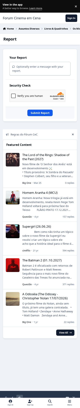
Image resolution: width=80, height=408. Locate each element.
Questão (27, 216)
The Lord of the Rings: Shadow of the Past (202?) (45, 157)
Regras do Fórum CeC (24, 134)
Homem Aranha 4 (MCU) (39, 192)
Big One (26, 182)
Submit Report (40, 113)
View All (63, 332)
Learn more (7, 6)
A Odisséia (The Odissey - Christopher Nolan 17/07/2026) (45, 296)
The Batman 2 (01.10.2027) (42, 260)
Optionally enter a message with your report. (37, 68)
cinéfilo (26, 250)
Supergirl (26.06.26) (36, 226)
